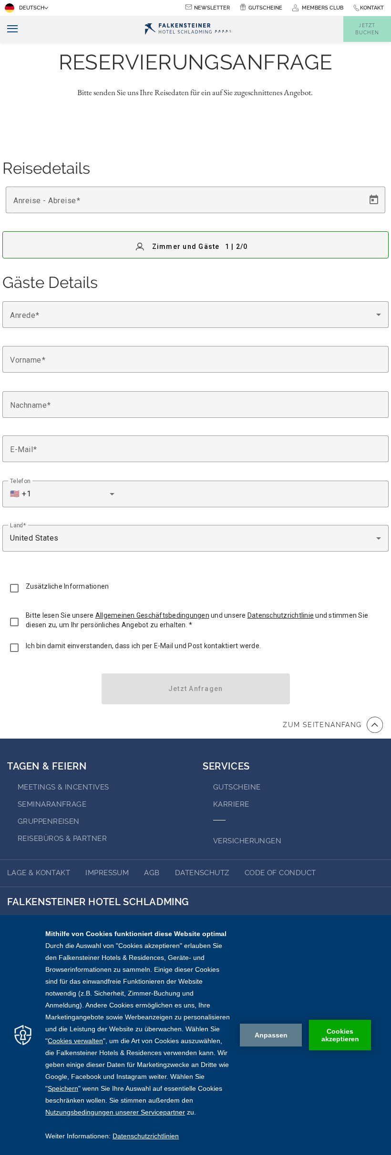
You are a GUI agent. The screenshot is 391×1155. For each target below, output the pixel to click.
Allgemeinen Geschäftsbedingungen (152, 615)
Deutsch (31, 8)
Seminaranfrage (52, 804)
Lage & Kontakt (38, 873)
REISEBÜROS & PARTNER (62, 838)
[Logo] (187, 29)
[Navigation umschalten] (9, 29)
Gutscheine (265, 8)
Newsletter (212, 8)
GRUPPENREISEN (49, 821)
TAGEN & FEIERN (46, 766)
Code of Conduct (280, 873)
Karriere (231, 804)
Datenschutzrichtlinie (280, 615)
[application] (195, 1035)
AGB (151, 873)
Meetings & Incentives (63, 787)
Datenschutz (202, 873)
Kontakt (372, 8)
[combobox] (195, 314)
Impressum (107, 873)
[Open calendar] (373, 199)
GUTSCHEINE (237, 787)
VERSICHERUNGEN (247, 841)
